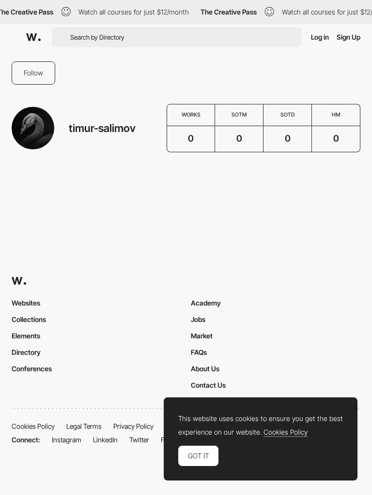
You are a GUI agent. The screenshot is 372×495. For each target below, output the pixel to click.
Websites (26, 303)
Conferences (32, 368)
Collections (29, 319)
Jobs (198, 319)
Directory (26, 352)
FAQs (199, 352)
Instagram (66, 440)
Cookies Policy (33, 426)
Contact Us (208, 385)
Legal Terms (84, 426)
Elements (26, 336)
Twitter (139, 440)
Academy (206, 303)
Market (202, 336)
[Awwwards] (33, 37)
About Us (205, 368)
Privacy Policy (133, 426)
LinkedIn (105, 440)
